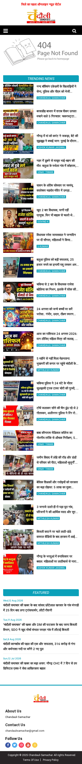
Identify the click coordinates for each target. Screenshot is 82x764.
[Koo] (34, 745)
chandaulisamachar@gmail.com (24, 730)
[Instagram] (21, 745)
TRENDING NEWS (41, 79)
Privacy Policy (50, 760)
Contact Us (15, 725)
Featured (41, 592)
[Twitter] (14, 745)
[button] (5, 31)
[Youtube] (28, 745)
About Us (13, 711)
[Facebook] (8, 745)
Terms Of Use (31, 760)
